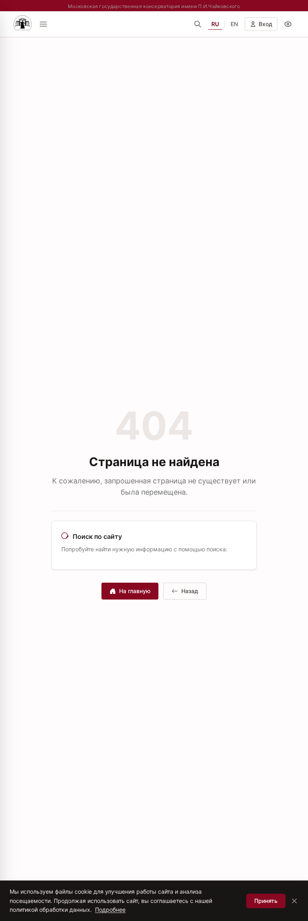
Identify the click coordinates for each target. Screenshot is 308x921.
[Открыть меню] (43, 24)
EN (234, 23)
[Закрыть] (294, 901)
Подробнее (110, 909)
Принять (266, 900)
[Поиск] (197, 24)
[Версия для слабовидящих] (288, 24)
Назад (189, 590)
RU (215, 23)
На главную (134, 590)
